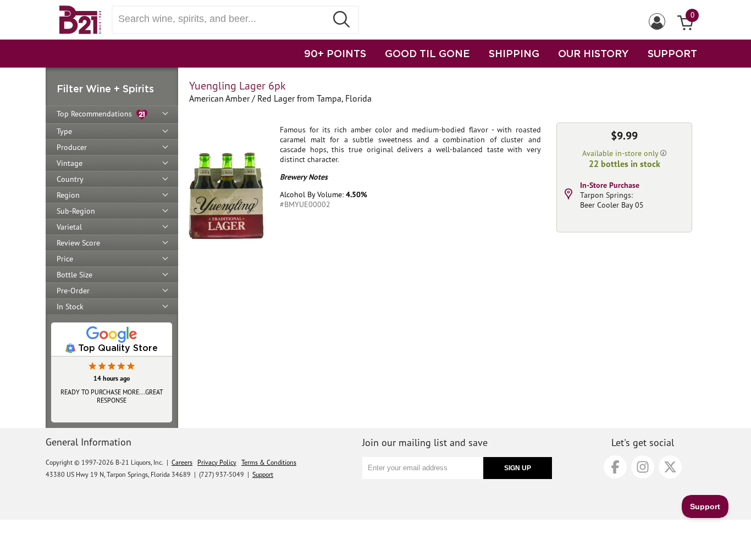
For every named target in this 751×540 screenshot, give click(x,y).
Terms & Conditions (268, 462)
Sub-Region (76, 211)
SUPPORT (672, 53)
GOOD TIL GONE (427, 53)
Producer (72, 147)
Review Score (78, 243)
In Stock (70, 306)
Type (64, 131)
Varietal (69, 227)
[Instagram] (642, 466)
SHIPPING (514, 53)
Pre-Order (73, 291)
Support (262, 474)
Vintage (69, 163)
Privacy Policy (216, 462)
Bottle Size (74, 275)
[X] (670, 466)
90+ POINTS (335, 53)
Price (65, 259)
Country (70, 179)
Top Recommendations (96, 114)
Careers (182, 462)
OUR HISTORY (593, 53)
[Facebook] (615, 466)
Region (68, 195)
